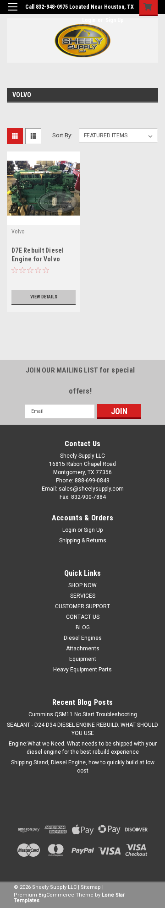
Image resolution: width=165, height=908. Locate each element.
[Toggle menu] (12, 12)
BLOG (83, 627)
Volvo (17, 231)
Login (88, 20)
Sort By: (62, 135)
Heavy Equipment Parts (82, 669)
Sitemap (91, 887)
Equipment (82, 659)
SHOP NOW (82, 585)
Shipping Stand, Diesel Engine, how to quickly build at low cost (82, 766)
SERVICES (82, 596)
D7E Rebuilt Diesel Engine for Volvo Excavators (37, 259)
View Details (43, 296)
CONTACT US (82, 617)
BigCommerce (56, 895)
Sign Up (114, 20)
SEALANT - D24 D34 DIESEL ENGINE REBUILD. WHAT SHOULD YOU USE (82, 729)
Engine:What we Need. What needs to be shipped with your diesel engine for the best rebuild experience (83, 747)
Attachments (82, 648)
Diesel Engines (83, 638)
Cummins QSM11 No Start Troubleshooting (82, 714)
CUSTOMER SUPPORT (82, 606)
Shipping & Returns (82, 540)
